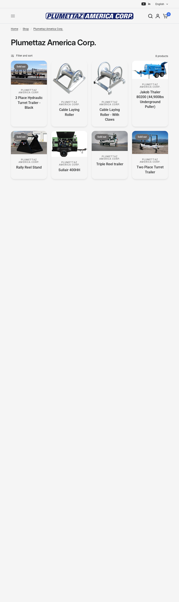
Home (14, 28)
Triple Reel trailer (109, 164)
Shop (26, 28)
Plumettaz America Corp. (48, 28)
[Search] (150, 16)
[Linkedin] (149, 4)
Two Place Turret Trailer (150, 169)
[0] (164, 16)
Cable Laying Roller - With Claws (110, 115)
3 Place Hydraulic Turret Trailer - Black (29, 103)
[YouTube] (143, 4)
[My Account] (157, 16)
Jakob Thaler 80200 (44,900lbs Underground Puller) (150, 99)
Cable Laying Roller (69, 112)
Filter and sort (24, 55)
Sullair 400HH (69, 170)
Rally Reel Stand (29, 167)
